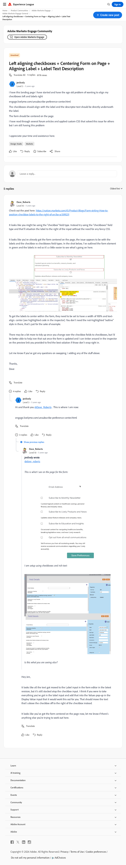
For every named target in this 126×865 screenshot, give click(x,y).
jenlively (21, 82)
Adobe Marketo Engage (41, 10)
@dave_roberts (32, 461)
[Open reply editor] (63, 173)
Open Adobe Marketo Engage (29, 37)
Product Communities (19, 10)
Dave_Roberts (23, 202)
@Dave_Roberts (43, 407)
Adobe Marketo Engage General (15, 13)
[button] (107, 15)
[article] (62, 297)
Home (4, 10)
